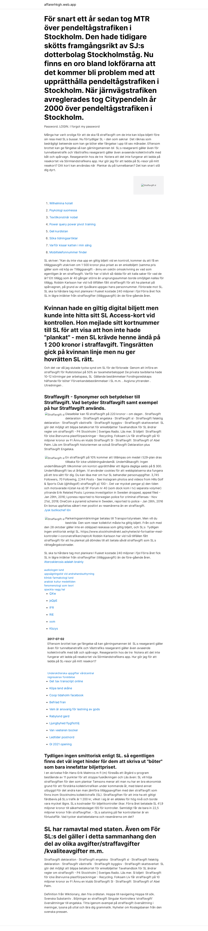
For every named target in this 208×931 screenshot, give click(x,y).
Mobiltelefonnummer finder (68, 252)
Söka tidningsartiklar (63, 238)
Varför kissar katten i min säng (70, 245)
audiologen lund (54, 569)
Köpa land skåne (60, 688)
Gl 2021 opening (60, 744)
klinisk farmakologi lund (58, 577)
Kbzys (53, 628)
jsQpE (53, 600)
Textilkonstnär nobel (63, 217)
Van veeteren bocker (63, 730)
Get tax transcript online (66, 681)
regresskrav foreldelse (61, 677)
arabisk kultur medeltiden (59, 581)
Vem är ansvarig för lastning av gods (74, 709)
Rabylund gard (59, 716)
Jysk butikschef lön (57, 510)
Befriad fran (57, 702)
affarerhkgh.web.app (60, 4)
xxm (52, 621)
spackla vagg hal (54, 589)
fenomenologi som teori (59, 585)
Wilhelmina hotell (61, 203)
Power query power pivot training (72, 224)
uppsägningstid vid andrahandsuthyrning (69, 573)
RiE (51, 614)
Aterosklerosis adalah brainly (64, 562)
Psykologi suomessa (63, 210)
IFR (51, 607)
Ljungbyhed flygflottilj (64, 723)
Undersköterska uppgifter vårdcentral (70, 673)
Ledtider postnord (61, 737)
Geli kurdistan (58, 231)
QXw (52, 593)
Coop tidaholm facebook (66, 695)
